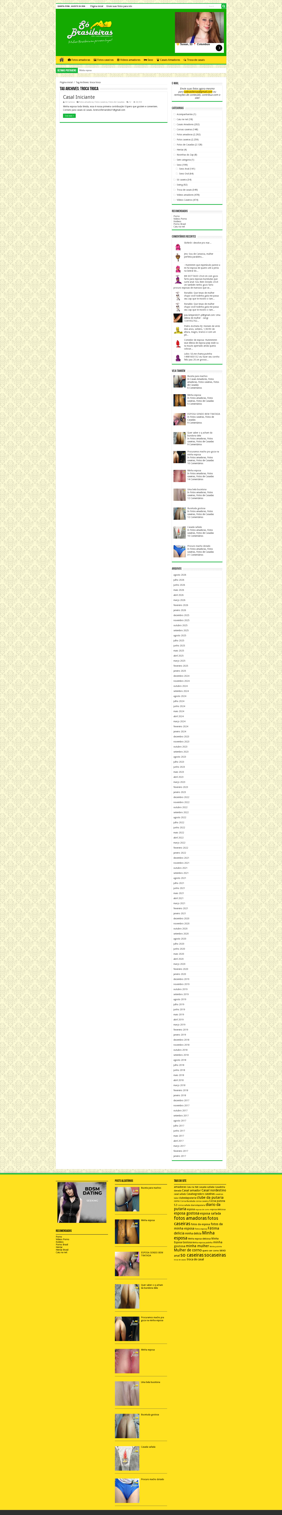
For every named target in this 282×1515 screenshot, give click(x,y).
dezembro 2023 (181, 736)
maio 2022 (178, 832)
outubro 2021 (180, 868)
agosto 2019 (179, 999)
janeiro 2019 (179, 1034)
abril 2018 (178, 1080)
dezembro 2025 (181, 615)
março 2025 (179, 660)
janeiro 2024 (179, 731)
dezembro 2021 (181, 858)
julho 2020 (178, 943)
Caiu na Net (192, 1187)
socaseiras (215, 1255)
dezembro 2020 (181, 918)
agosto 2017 (179, 1120)
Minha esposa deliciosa (199, 1238)
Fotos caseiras (105, 59)
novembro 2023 (181, 741)
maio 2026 (178, 590)
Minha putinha (216, 1247)
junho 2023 (179, 767)
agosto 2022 (179, 817)
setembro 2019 (181, 994)
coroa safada (184, 1205)
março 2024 (179, 721)
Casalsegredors (195, 1194)
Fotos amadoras (80, 59)
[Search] (223, 6)
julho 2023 (178, 762)
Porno (176, 216)
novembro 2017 (181, 1105)
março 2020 (179, 964)
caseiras (210, 1193)
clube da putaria (210, 1197)
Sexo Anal (184, 168)
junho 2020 (179, 949)
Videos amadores (130, 59)
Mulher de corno (188, 1250)
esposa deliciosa (218, 1209)
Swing (180, 184)
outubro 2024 (180, 686)
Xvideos (177, 221)
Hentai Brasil (62, 1249)
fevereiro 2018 (180, 1090)
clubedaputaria (187, 1197)
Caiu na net (179, 226)
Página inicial (96, 6)
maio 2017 (178, 1135)
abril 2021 (178, 898)
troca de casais (180, 1260)
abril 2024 (178, 716)
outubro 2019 (180, 989)
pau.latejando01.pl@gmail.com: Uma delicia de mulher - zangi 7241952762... (202, 318)
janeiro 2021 (179, 913)
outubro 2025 (180, 625)
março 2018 (179, 1085)
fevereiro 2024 (180, 726)
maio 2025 (178, 650)
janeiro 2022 (179, 852)
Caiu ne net (182, 119)
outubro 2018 (180, 1050)
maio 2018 (178, 1075)
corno (177, 1201)
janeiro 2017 (179, 1156)
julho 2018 (178, 1065)
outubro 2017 (180, 1110)
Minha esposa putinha (202, 1242)
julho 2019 (178, 1004)
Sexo (150, 59)
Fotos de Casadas (116, 102)
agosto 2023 (179, 756)
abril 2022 (178, 837)
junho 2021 (179, 888)
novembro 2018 (181, 1045)
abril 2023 (178, 777)
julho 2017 (178, 1125)
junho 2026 (179, 585)
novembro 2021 (181, 863)
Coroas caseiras (184, 129)
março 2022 (179, 842)
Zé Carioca (70, 102)
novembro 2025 (181, 620)
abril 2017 (178, 1141)
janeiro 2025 (179, 671)
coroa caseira (202, 1201)
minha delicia (193, 1233)
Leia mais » (69, 116)
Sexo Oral (184, 173)
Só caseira (182, 179)
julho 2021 (178, 883)
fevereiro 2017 (180, 1151)
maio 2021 (178, 893)
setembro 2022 (181, 812)
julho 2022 (178, 822)
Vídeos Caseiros (184, 200)
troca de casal (195, 1259)
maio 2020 (178, 954)
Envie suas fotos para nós (119, 6)
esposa (191, 1209)
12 (130, 102)
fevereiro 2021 (180, 908)
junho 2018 (179, 1070)
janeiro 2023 (179, 792)
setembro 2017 (181, 1115)
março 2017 (179, 1146)
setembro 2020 (181, 933)
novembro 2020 (181, 923)
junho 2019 (179, 1009)
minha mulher (197, 1246)
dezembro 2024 (181, 676)
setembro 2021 (181, 873)
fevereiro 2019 (180, 1029)
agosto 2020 (179, 938)
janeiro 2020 (179, 974)
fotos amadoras (190, 1218)
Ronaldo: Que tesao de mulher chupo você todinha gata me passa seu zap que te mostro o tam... (201, 295)
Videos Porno (180, 218)
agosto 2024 (179, 696)
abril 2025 (178, 655)
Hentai (180, 149)
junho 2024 (179, 706)
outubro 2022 (180, 807)
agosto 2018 (179, 1060)
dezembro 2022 (181, 797)
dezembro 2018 (181, 1039)
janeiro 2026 (179, 610)
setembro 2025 (181, 630)
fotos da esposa (200, 1224)
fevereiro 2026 (180, 605)
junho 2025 (179, 645)
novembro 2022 (181, 802)
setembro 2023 (181, 751)
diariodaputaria (198, 1205)
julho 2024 (178, 701)
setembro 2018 (181, 1055)
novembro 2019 (181, 984)
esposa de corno (203, 1210)
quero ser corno (210, 1250)
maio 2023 (178, 772)
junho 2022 (179, 827)
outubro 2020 (180, 928)
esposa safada (210, 1213)
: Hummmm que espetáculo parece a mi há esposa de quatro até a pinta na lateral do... (202, 268)
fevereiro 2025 (180, 665)
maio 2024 (178, 711)
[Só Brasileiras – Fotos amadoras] (87, 32)
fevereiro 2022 (180, 847)
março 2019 (179, 1024)
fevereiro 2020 (180, 969)
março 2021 (179, 903)
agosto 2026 (179, 575)
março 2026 (179, 600)
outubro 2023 (180, 746)
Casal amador (191, 1190)
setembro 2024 (181, 691)
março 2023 (179, 782)
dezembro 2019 (181, 979)
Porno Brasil (179, 224)
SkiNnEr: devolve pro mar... (198, 242)
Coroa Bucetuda (187, 1201)
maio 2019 (178, 1014)
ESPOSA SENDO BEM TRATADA (96, 70)
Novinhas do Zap (185, 154)
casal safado (180, 1194)
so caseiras (192, 1255)
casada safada (206, 1187)
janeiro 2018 (179, 1095)
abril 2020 (178, 959)
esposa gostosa (186, 1213)
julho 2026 (178, 580)
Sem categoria (184, 159)
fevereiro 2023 (180, 787)
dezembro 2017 (181, 1100)
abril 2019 (178, 1019)
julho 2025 (178, 640)
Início (61, 59)
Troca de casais (196, 59)
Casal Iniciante (79, 97)
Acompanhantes (185, 114)
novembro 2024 (181, 681)
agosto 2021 (179, 878)
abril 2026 (178, 595)
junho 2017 (179, 1130)
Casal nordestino (214, 1190)
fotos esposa (201, 1229)
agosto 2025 (179, 635)
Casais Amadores (170, 59)
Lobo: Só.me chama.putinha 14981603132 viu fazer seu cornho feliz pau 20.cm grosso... (201, 356)
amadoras (180, 1186)
